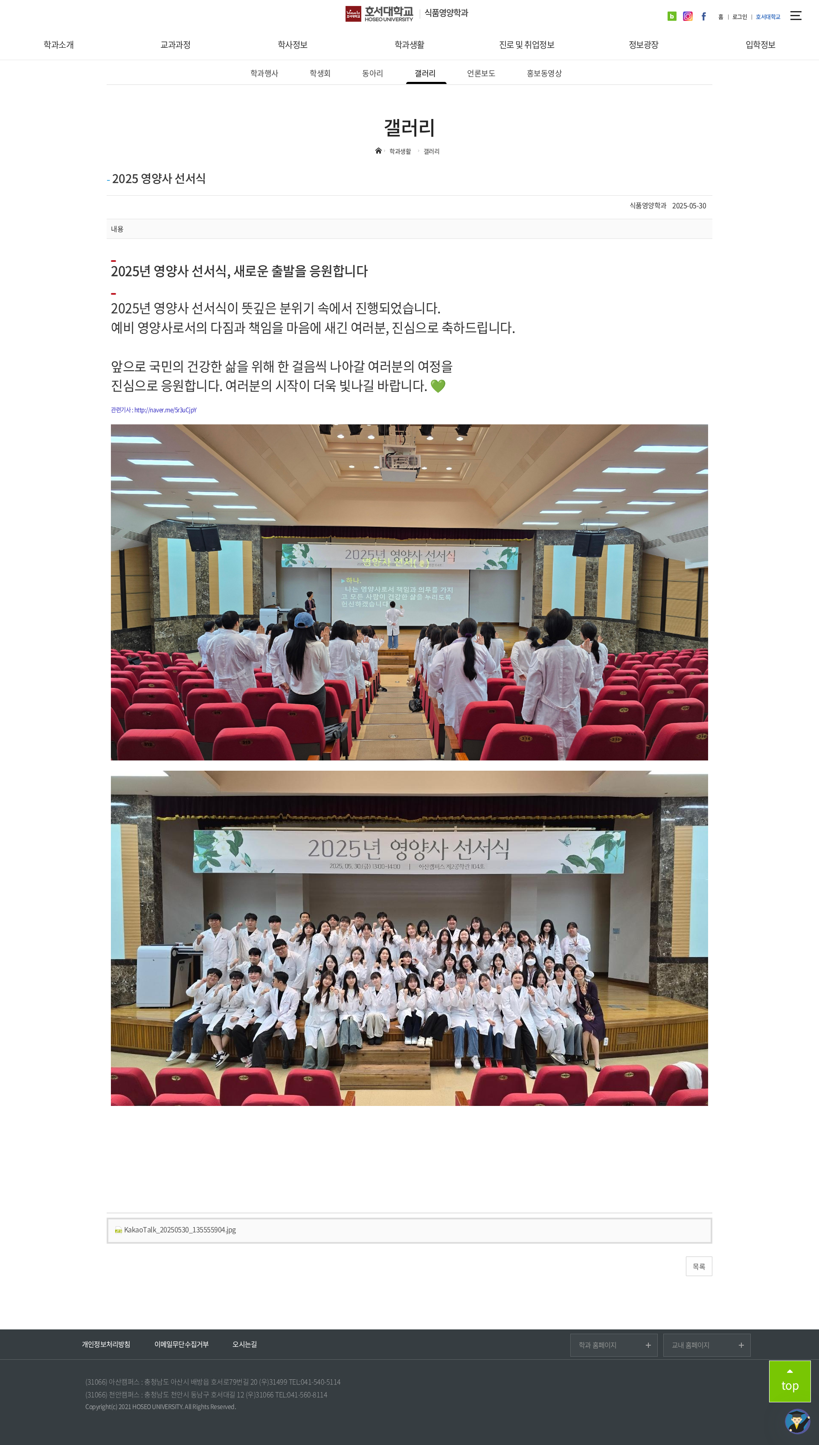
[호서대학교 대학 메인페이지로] (385, 15)
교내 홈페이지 (690, 1345)
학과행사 (264, 73)
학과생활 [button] (409, 44)
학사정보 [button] (293, 44)
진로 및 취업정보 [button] (527, 44)
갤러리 (425, 73)
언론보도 (481, 73)
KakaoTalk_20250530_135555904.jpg (179, 1229)
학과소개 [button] (58, 44)
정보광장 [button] (644, 44)
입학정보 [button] (760, 44)
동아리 (372, 73)
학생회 (320, 73)
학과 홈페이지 (597, 1345)
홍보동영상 (544, 73)
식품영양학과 (446, 12)
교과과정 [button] (175, 44)
